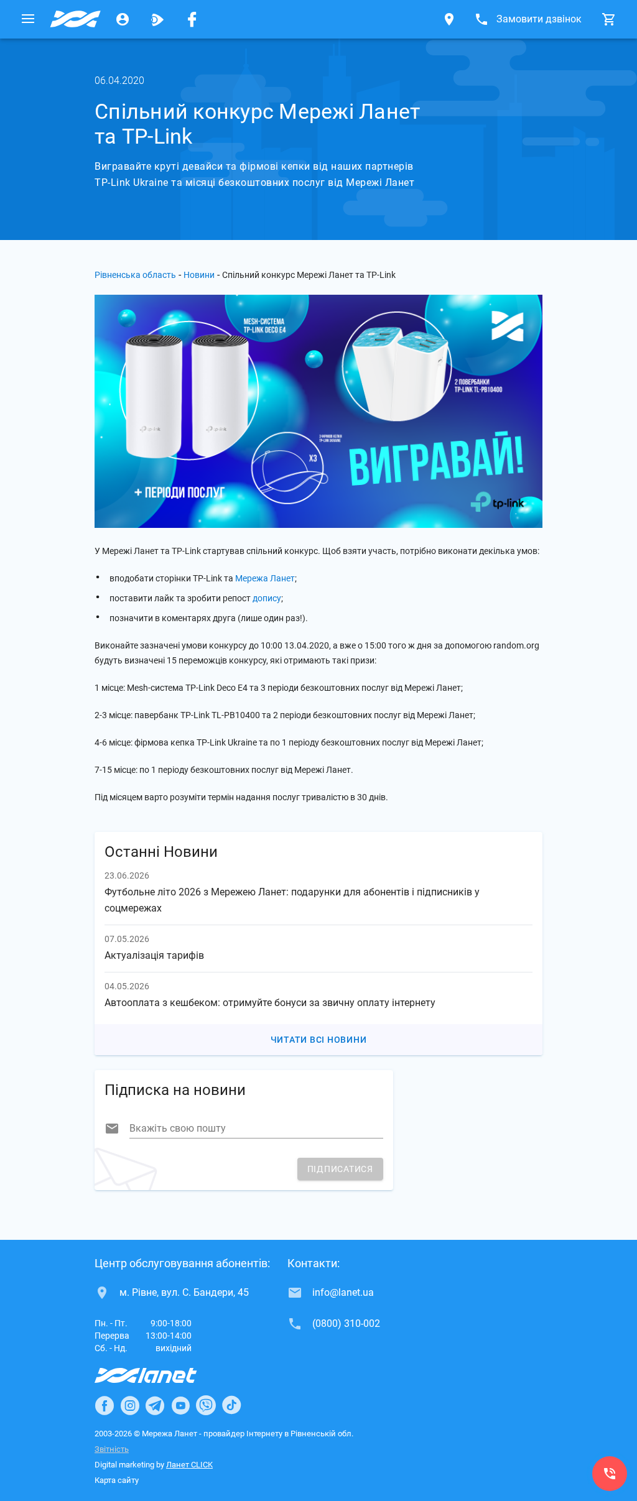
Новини (199, 275)
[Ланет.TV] (157, 19)
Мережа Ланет (265, 578)
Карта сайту (117, 1480)
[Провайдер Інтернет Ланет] (160, 1375)
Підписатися (340, 1169)
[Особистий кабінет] (122, 19)
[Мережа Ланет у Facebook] (192, 19)
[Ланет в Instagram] (130, 1405)
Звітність (112, 1449)
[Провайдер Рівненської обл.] (75, 19)
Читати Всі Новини (319, 1040)
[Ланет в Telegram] (155, 1405)
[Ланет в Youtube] (180, 1405)
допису (267, 598)
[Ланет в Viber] (206, 1405)
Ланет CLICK (189, 1464)
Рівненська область (135, 275)
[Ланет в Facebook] (104, 1405)
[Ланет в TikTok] (231, 1405)
